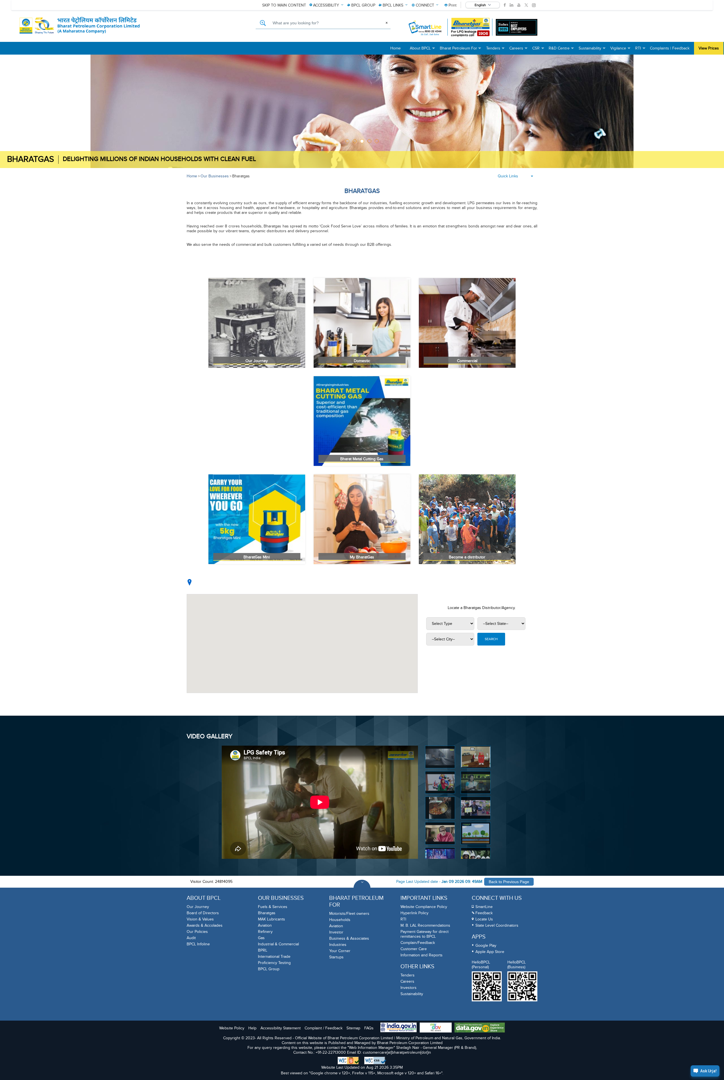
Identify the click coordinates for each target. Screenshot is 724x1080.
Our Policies (197, 931)
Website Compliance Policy (423, 906)
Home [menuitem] (395, 48)
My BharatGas (362, 557)
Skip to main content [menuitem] (284, 5)
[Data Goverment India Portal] (479, 1028)
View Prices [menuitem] (709, 48)
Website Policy (231, 1028)
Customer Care (413, 948)
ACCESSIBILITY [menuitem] (326, 5)
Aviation (265, 925)
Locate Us (484, 919)
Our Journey (256, 360)
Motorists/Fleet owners (349, 913)
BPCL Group (268, 969)
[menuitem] (450, 5)
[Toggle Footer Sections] (362, 888)
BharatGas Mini (257, 557)
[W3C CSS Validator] (375, 1060)
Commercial (467, 360)
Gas (261, 937)
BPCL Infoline (198, 944)
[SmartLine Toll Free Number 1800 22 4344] (425, 27)
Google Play (485, 945)
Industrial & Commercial (278, 944)
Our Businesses (215, 176)
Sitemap (353, 1028)
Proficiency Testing (274, 962)
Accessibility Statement (280, 1028)
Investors (408, 987)
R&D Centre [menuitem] (561, 50)
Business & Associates (349, 938)
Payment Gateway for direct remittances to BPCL (424, 934)
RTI (403, 919)
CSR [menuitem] (538, 50)
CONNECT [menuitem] (425, 5)
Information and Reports (421, 955)
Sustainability (411, 993)
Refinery (265, 931)
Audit (191, 937)
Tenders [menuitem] (495, 50)
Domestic (362, 360)
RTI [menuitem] (640, 50)
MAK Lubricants (271, 919)
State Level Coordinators (496, 925)
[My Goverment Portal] (436, 1028)
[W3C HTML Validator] (349, 1060)
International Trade (274, 956)
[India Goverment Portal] (398, 1028)
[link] (505, 5)
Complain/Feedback (417, 942)
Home (192, 176)
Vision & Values (200, 919)
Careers (407, 981)
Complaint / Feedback (323, 1028)
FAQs (369, 1028)
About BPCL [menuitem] (422, 50)
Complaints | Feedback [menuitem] (669, 48)
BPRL (262, 950)
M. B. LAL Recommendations (425, 925)
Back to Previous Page (509, 881)
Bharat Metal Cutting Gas (361, 459)
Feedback (484, 913)
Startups (336, 957)
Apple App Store (489, 951)
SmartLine (484, 906)
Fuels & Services (272, 906)
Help (252, 1028)
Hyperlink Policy (414, 913)
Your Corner (339, 950)
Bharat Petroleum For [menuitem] (461, 50)
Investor (336, 932)
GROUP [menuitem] (363, 5)
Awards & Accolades (205, 925)
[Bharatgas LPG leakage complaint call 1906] (470, 27)
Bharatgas (241, 176)
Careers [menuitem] (518, 50)
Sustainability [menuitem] (592, 50)
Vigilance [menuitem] (620, 50)
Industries (337, 944)
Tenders (407, 975)
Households (339, 919)
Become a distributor (467, 557)
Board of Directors (203, 913)
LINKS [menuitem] (393, 5)
